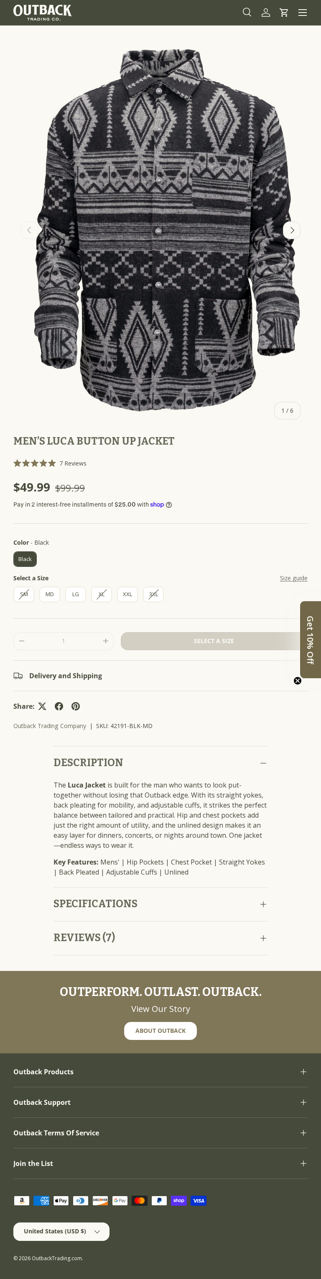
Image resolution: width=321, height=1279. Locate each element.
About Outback (160, 1031)
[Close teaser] (297, 681)
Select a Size (30, 578)
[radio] (25, 559)
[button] (284, 12)
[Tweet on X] (42, 706)
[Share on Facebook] (59, 706)
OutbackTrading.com (57, 1258)
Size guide (294, 578)
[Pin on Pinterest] (75, 706)
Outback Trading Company (49, 726)
